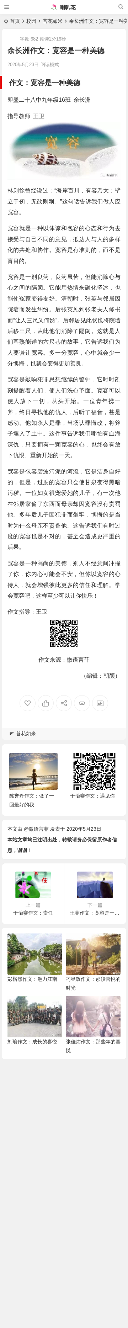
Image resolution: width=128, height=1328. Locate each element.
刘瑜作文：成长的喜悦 (32, 1041)
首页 (15, 21)
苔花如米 (53, 21)
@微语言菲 (36, 829)
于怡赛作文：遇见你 (92, 796)
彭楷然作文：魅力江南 (32, 979)
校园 (31, 21)
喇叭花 (67, 7)
